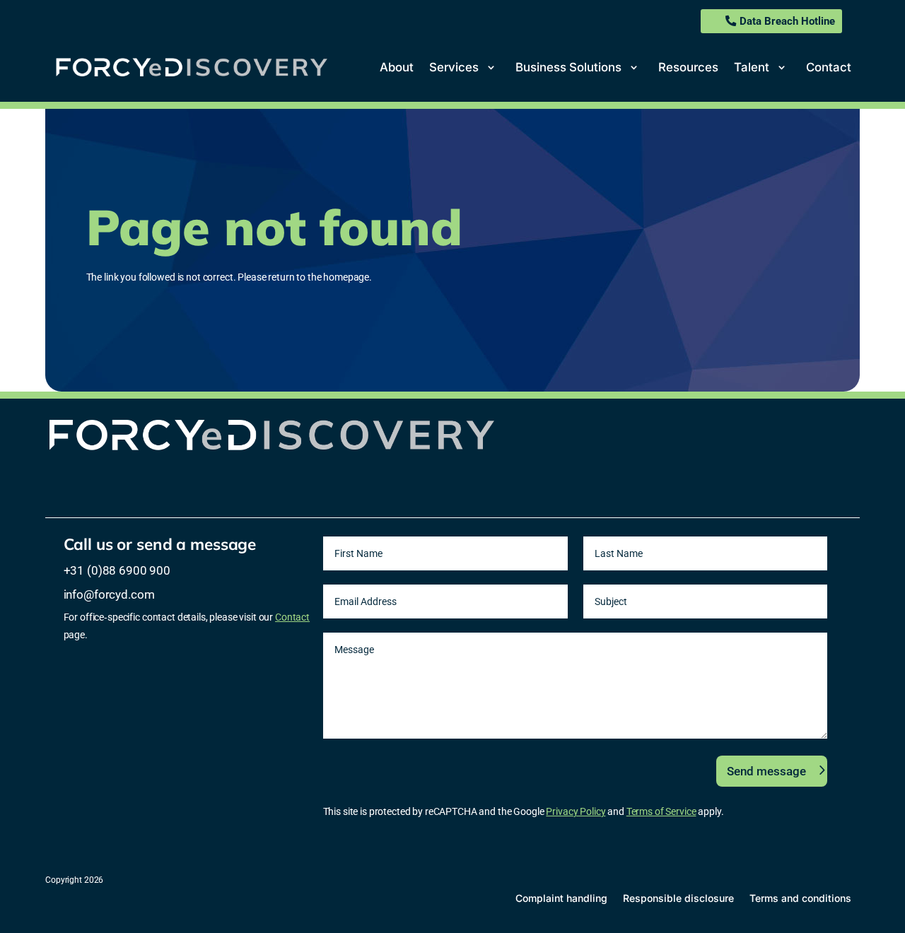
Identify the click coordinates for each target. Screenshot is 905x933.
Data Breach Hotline (787, 21)
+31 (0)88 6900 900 (117, 570)
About (397, 67)
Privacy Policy (575, 811)
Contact (828, 67)
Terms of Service (661, 811)
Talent (751, 67)
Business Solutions (568, 67)
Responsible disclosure (678, 897)
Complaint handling (561, 897)
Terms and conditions (800, 897)
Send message (766, 771)
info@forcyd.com (109, 594)
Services (454, 67)
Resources (688, 67)
